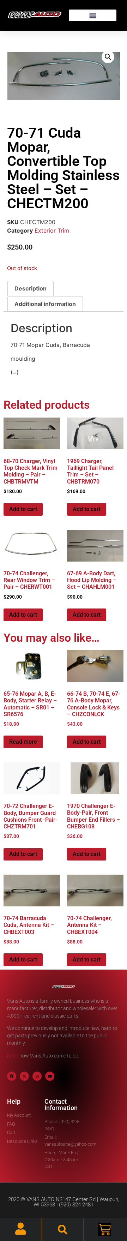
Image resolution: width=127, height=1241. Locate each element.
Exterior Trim (52, 230)
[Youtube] (49, 1076)
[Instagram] (37, 1076)
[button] (92, 15)
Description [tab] (30, 288)
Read (12, 1056)
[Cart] (104, 1229)
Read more (23, 741)
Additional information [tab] (45, 303)
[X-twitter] (24, 1076)
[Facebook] (11, 1076)
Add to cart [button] (23, 509)
